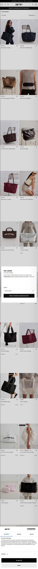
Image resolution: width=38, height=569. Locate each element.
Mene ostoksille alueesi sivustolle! (19, 295)
